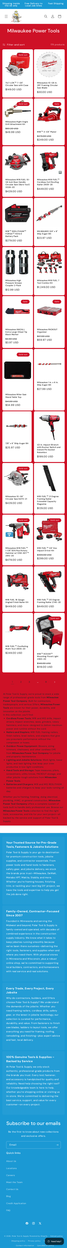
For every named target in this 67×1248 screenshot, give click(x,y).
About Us (11, 1161)
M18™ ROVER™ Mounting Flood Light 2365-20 (47, 656)
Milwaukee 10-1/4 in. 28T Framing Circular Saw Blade (47, 85)
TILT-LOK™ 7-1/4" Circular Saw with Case (16, 84)
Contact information (25, 1245)
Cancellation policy (45, 1245)
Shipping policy (18, 1241)
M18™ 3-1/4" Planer (46, 132)
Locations (11, 1168)
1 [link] (12, 681)
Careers (10, 1175)
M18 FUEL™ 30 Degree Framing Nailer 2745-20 (49, 601)
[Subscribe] (57, 1145)
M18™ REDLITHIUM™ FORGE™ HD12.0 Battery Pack (15, 234)
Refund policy (56, 1236)
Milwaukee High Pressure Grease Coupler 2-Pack (13, 283)
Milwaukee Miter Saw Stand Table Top (15, 395)
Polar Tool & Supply (20, 1236)
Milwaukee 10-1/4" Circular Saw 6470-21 (16, 497)
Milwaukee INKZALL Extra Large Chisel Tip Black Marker (16, 332)
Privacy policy (34, 1241)
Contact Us (12, 1189)
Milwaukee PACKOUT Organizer (47, 330)
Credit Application (16, 1203)
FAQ (8, 1210)
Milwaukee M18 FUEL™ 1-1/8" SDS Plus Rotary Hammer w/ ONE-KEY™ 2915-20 (17, 552)
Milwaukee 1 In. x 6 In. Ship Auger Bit (47, 383)
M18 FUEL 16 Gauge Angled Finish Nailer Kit (17, 601)
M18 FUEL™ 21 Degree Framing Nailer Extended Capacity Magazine (48, 500)
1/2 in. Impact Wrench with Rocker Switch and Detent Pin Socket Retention (49, 449)
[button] (6, 16)
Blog (8, 1196)
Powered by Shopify (39, 1236)
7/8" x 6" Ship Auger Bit (17, 443)
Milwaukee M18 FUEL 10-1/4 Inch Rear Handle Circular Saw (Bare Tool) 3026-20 (17, 183)
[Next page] (54, 682)
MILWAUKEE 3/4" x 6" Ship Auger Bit (47, 232)
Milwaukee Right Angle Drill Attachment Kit (16, 123)
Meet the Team (14, 1182)
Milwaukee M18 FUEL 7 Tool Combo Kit (48, 281)
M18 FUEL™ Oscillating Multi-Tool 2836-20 (16, 647)
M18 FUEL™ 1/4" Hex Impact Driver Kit (47, 549)
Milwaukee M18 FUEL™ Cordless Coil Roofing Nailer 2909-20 (48, 182)
